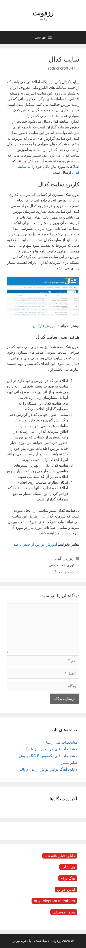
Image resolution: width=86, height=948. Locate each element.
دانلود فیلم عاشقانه (60, 855)
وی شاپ (68, 867)
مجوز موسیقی (63, 912)
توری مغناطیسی (61, 565)
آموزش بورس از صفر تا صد (35, 544)
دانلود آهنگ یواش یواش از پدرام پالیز (48, 769)
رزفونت (43, 13)
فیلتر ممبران (67, 762)
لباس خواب (66, 889)
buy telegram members (54, 901)
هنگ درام (67, 878)
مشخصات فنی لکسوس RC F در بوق (48, 756)
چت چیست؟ (64, 572)
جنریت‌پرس (20, 941)
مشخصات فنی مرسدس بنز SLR (51, 749)
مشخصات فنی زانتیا (61, 742)
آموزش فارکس (45, 326)
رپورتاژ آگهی (64, 558)
